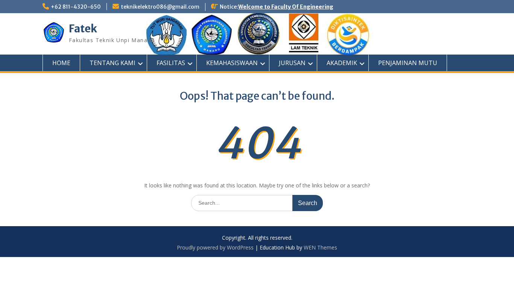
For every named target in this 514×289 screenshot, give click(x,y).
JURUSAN (292, 63)
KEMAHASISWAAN (232, 63)
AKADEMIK (342, 63)
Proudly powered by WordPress (215, 247)
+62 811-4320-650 (76, 6)
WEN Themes (320, 247)
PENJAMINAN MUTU (407, 63)
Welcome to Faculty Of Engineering (285, 6)
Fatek (83, 28)
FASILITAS (171, 63)
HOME (61, 63)
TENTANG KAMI (112, 63)
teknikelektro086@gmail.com (160, 6)
